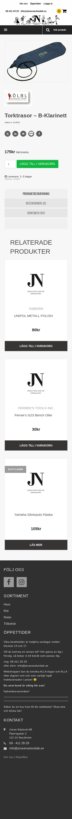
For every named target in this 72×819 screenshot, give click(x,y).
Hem (7, 604)
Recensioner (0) (36, 203)
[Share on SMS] (31, 134)
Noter (7, 617)
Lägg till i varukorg (37, 164)
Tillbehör (10, 623)
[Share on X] (8, 134)
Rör (6, 610)
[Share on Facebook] (39, 134)
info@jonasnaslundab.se (34, 11)
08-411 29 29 (12, 11)
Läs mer (36, 544)
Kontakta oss (36, 213)
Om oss (24, 3)
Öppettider (35, 3)
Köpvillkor (22, 757)
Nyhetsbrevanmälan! (17, 691)
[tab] (36, 194)
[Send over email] (23, 134)
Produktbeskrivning (36, 193)
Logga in (48, 3)
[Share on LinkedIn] (15, 134)
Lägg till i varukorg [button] (36, 346)
